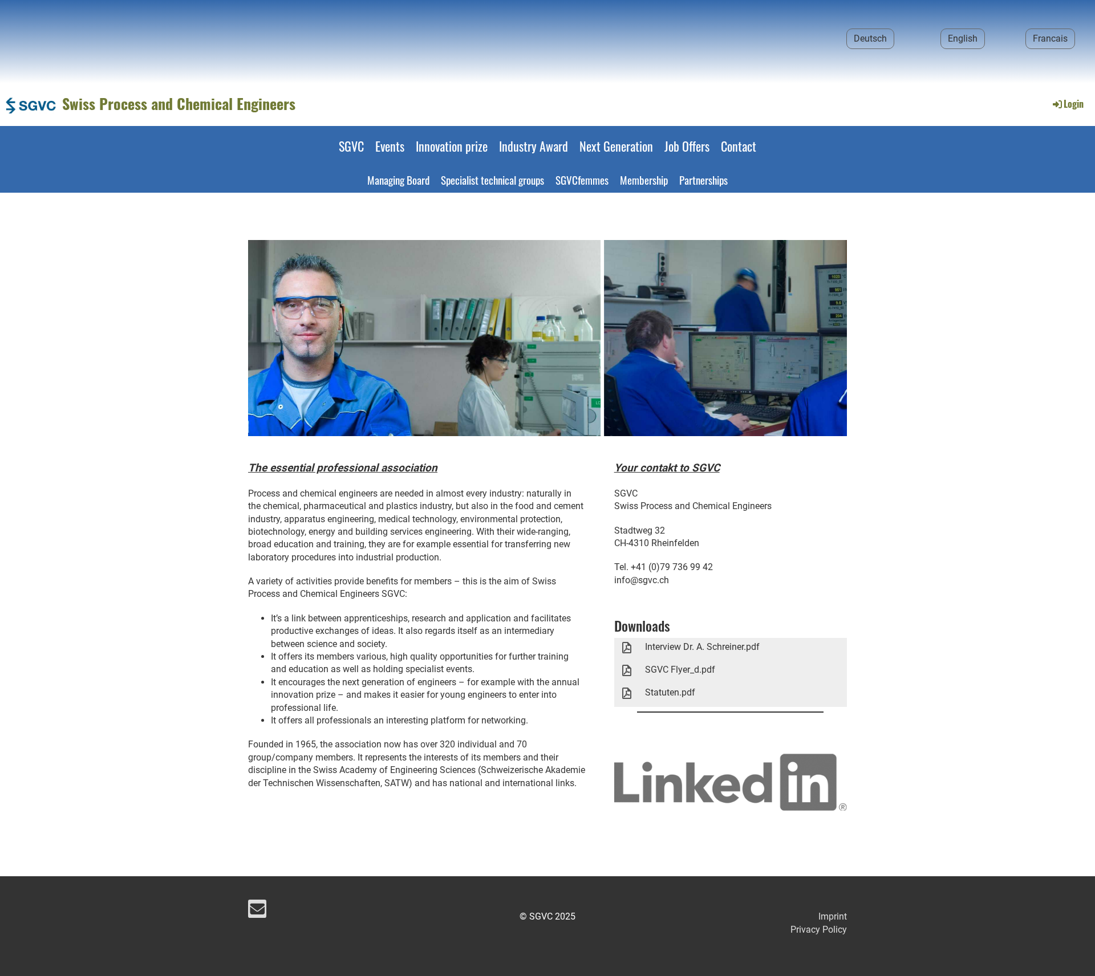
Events (389, 146)
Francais (1050, 38)
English (963, 38)
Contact (738, 146)
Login (1074, 104)
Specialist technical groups (492, 180)
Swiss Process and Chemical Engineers (178, 103)
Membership (644, 180)
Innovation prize (452, 146)
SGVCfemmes (582, 180)
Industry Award (533, 146)
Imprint (832, 916)
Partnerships (703, 180)
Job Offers (686, 146)
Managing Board (398, 180)
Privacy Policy (818, 929)
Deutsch (870, 38)
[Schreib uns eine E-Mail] (257, 911)
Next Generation (616, 146)
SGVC (351, 146)
